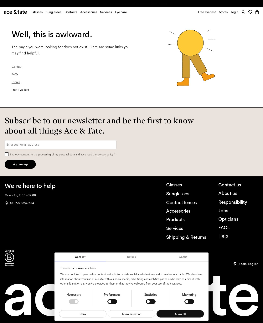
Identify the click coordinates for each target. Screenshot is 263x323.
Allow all (180, 313)
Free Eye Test (20, 90)
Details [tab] (131, 257)
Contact (17, 67)
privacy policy (105, 154)
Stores (16, 82)
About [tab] (183, 257)
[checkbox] (6, 154)
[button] (251, 12)
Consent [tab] (80, 257)
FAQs (15, 74)
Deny (83, 313)
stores (97, 3)
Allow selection (131, 313)
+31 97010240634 (22, 203)
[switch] (112, 301)
